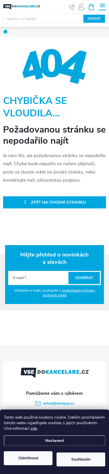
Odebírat (84, 277)
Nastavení (54, 440)
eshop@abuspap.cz (58, 403)
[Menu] (102, 6)
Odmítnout (28, 458)
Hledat (94, 18)
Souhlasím (80, 459)
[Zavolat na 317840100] (72, 7)
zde (34, 428)
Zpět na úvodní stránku (58, 202)
